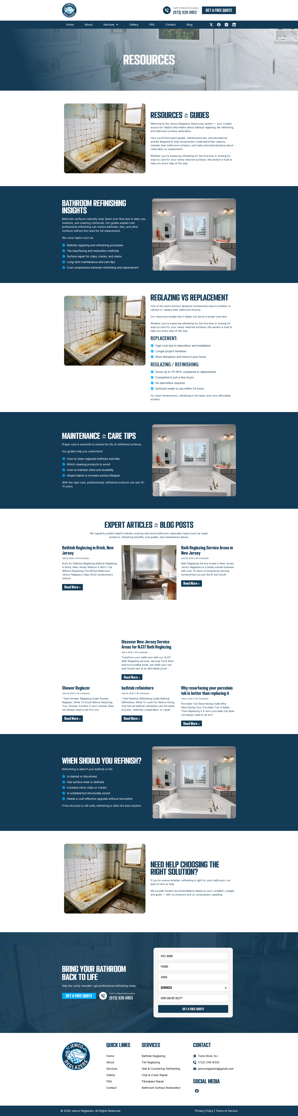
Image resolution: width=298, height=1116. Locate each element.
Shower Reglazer (76, 687)
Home (70, 24)
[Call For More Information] (167, 10)
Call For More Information (186, 8)
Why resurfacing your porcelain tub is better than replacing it (207, 690)
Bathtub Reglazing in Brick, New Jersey (88, 550)
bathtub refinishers (138, 687)
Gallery (133, 24)
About (89, 24)
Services (108, 24)
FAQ (152, 24)
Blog (189, 24)
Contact (170, 24)
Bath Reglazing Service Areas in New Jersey (207, 550)
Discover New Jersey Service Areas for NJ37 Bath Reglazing (146, 644)
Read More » (72, 587)
